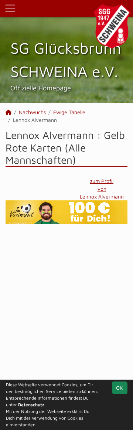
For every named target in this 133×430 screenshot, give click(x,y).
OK (119, 387)
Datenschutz (31, 404)
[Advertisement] (66, 306)
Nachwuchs (32, 112)
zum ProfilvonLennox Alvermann (102, 189)
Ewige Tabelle (69, 112)
